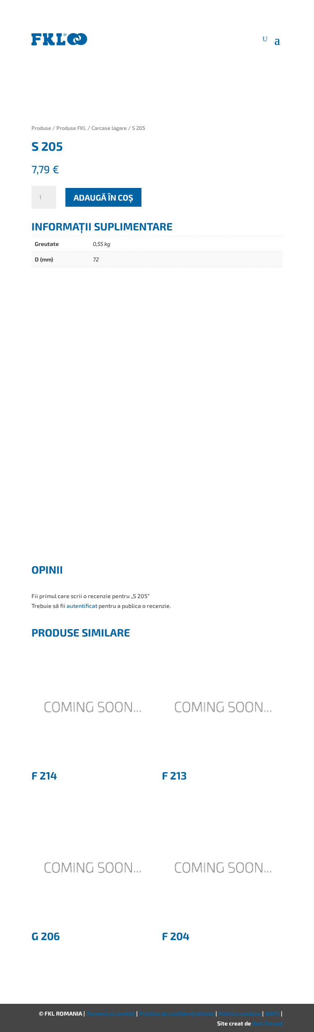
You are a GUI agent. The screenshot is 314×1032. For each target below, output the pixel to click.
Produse (41, 128)
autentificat (82, 605)
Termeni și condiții (111, 1013)
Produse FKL (71, 128)
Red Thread (267, 1023)
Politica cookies (240, 1013)
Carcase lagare (109, 128)
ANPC (273, 1013)
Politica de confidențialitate (177, 1013)
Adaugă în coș (103, 197)
